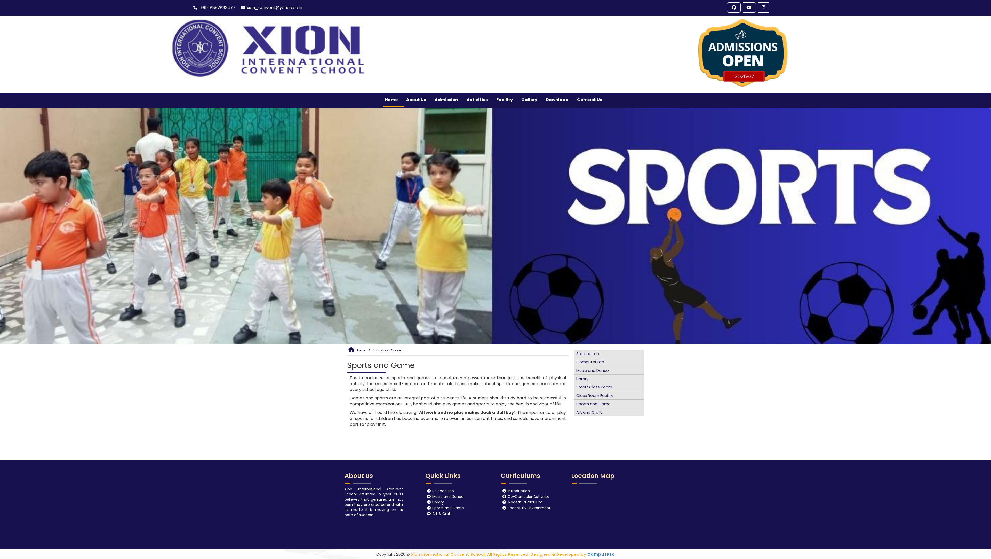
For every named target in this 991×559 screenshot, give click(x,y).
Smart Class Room (594, 387)
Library (582, 378)
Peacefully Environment (529, 508)
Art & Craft (442, 513)
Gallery (529, 100)
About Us (416, 100)
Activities (477, 100)
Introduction (519, 491)
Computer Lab (590, 362)
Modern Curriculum (525, 502)
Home (391, 100)
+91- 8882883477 (217, 8)
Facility (504, 100)
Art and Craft (589, 412)
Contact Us (589, 100)
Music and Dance (592, 370)
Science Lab (587, 353)
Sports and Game (387, 350)
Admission (446, 100)
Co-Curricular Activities (529, 496)
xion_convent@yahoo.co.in (274, 8)
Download (557, 100)
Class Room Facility (594, 395)
